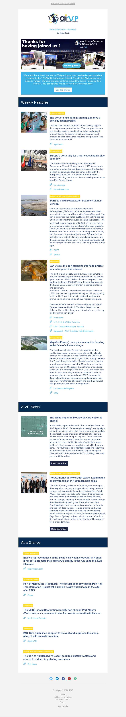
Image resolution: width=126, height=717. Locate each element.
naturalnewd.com (61, 189)
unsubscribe (63, 706)
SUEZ (56, 250)
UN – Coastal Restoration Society (69, 326)
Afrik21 (57, 255)
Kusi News (58, 317)
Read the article (59, 463)
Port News (32, 664)
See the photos (63, 90)
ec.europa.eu (59, 185)
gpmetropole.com (35, 569)
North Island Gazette (37, 618)
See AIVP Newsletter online (63, 3)
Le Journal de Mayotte (64, 388)
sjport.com (58, 144)
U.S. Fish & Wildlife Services (67, 322)
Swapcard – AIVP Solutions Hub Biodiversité (74, 331)
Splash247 (32, 641)
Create (30, 595)
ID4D (56, 393)
